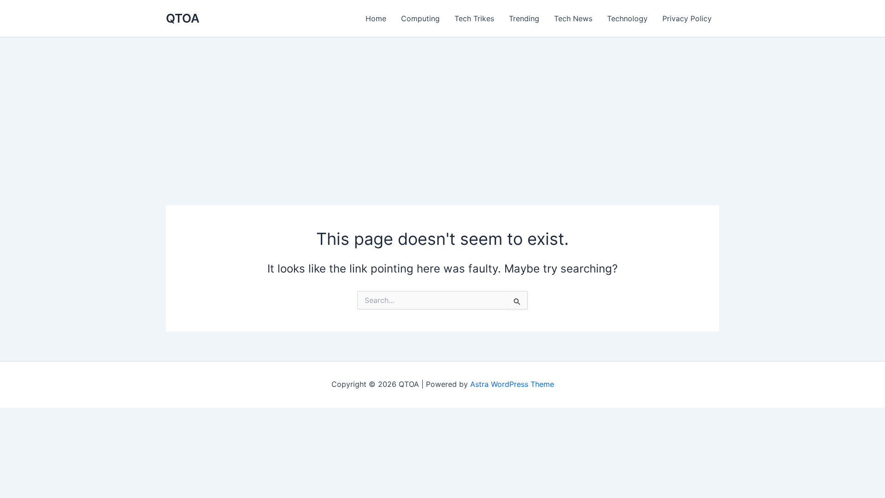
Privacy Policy (687, 18)
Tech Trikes (474, 18)
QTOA (183, 18)
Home (376, 18)
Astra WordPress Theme (512, 384)
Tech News (573, 18)
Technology (627, 18)
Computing (420, 18)
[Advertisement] (442, 106)
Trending (524, 18)
